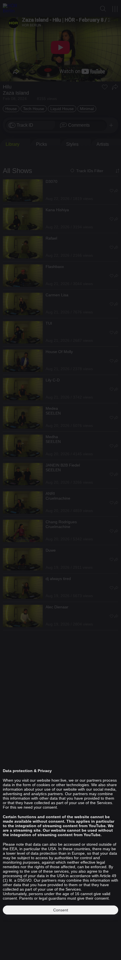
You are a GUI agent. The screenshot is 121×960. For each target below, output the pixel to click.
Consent (60, 910)
